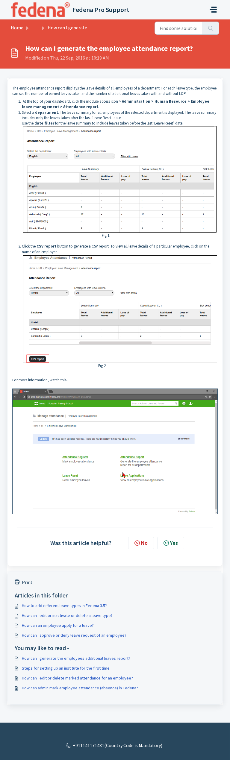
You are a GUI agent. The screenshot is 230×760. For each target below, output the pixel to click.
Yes (174, 542)
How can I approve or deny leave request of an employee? (74, 635)
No (144, 542)
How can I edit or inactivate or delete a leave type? (67, 615)
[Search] (210, 28)
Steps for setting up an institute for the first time (66, 668)
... (35, 28)
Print (27, 582)
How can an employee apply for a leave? (58, 625)
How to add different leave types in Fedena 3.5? (64, 605)
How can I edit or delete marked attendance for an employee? (77, 678)
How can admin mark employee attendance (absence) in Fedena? (80, 688)
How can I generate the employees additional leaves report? (76, 658)
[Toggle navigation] (213, 9)
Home (17, 28)
